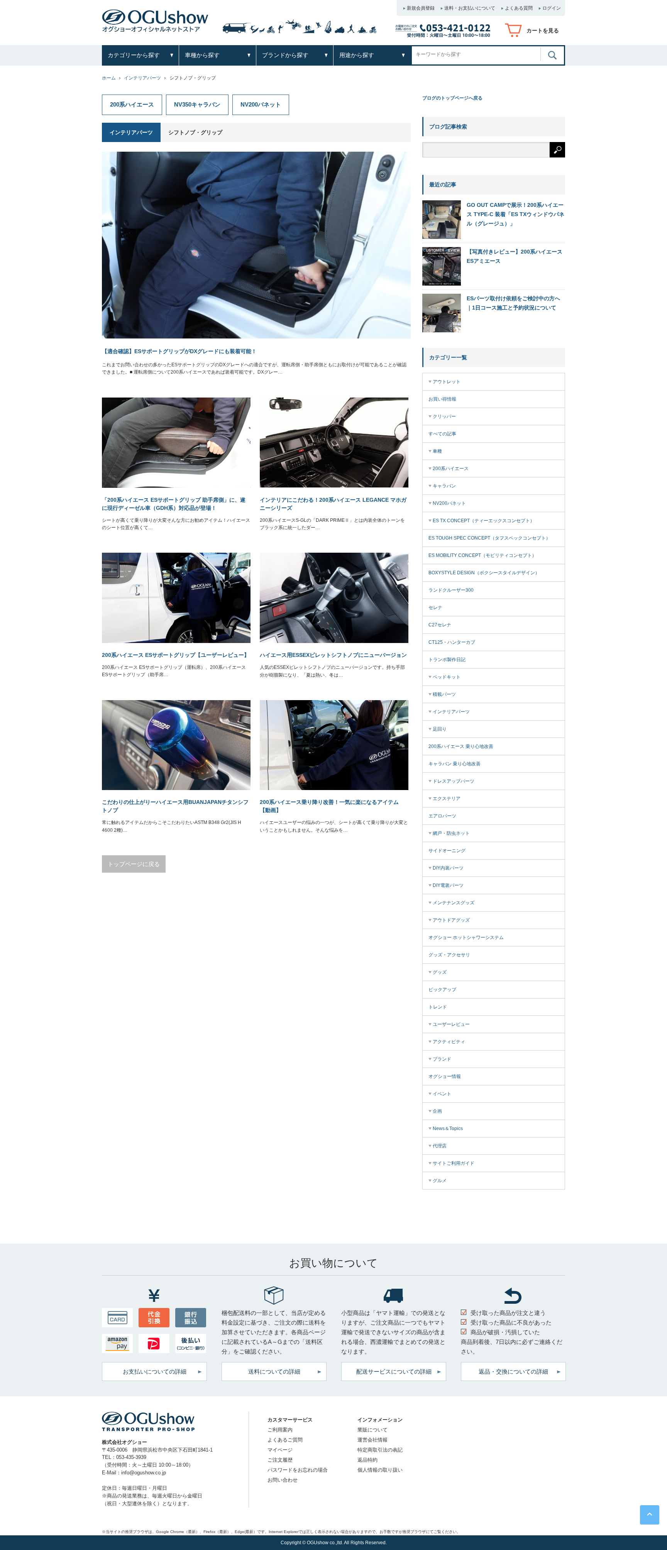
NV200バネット (260, 104)
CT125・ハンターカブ (451, 642)
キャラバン (444, 486)
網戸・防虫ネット (451, 833)
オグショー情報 (444, 1076)
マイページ (280, 1450)
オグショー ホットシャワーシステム (466, 937)
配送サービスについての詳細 (394, 1371)
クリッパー (444, 416)
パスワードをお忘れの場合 (297, 1470)
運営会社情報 (372, 1440)
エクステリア (446, 798)
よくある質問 (519, 8)
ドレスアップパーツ (453, 781)
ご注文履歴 (280, 1460)
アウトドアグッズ (451, 920)
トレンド (437, 1007)
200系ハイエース (132, 104)
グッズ (440, 972)
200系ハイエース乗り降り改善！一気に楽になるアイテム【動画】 (329, 806)
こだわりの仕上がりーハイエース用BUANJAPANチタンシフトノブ (175, 806)
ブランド (442, 1059)
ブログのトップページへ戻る (452, 98)
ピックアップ (442, 989)
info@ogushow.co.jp (143, 1473)
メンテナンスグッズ (453, 902)
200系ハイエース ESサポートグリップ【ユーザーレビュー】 (175, 655)
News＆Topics (448, 1128)
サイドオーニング (447, 850)
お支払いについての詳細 (154, 1371)
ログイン (551, 8)
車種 (437, 451)
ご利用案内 (280, 1430)
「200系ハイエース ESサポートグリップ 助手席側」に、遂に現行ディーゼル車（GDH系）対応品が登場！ (173, 504)
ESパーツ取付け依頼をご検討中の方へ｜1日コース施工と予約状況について (513, 303)
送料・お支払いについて (469, 8)
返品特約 (367, 1460)
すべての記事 (442, 434)
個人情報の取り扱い (380, 1470)
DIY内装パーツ (448, 868)
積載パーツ (444, 694)
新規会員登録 (421, 8)
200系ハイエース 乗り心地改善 (460, 746)
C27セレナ (439, 625)
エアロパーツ (442, 816)
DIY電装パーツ (448, 885)
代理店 (440, 1146)
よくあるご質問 (285, 1440)
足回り (440, 729)
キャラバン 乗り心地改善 (454, 764)
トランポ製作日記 (447, 659)
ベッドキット (446, 677)
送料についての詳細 (274, 1371)
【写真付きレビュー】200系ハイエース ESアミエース (514, 256)
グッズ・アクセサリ (449, 955)
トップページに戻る (134, 864)
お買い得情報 (442, 399)
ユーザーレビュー (451, 1024)
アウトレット (446, 381)
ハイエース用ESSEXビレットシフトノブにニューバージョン (333, 655)
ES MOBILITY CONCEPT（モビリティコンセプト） (482, 555)
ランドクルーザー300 (451, 590)
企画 (437, 1111)
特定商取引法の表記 (380, 1450)
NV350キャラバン (197, 104)
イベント (442, 1094)
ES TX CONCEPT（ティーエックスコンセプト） (484, 520)
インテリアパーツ (142, 78)
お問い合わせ (282, 1480)
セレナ (435, 607)
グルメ (440, 1180)
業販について (372, 1430)
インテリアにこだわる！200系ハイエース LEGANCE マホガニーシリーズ (333, 504)
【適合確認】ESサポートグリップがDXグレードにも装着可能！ (179, 351)
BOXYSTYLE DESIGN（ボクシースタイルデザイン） (484, 572)
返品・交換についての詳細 (513, 1371)
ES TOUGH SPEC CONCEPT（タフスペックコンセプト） (489, 538)
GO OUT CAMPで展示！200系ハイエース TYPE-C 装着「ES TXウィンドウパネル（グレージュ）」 (515, 214)
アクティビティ (449, 1041)
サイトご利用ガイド (453, 1163)
